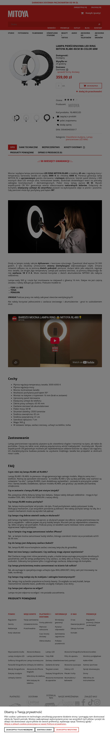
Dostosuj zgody (44, 730)
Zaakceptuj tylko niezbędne (19, 730)
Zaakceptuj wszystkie (66, 730)
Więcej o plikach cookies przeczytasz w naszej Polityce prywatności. (35, 724)
